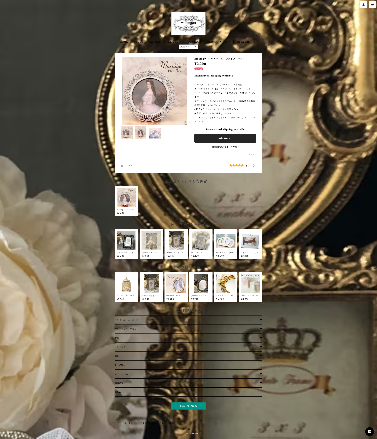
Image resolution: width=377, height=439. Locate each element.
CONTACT (194, 42)
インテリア (120, 347)
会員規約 (172, 423)
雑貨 (117, 338)
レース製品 (120, 365)
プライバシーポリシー (126, 423)
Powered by (185, 434)
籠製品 (118, 392)
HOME (124, 42)
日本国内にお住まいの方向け (225, 147)
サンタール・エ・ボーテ (218, 42)
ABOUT (138, 42)
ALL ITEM (155, 42)
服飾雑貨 (119, 383)
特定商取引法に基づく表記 (152, 423)
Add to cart (225, 138)
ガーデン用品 (121, 374)
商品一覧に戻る (188, 406)
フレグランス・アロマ (126, 329)
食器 (117, 356)
